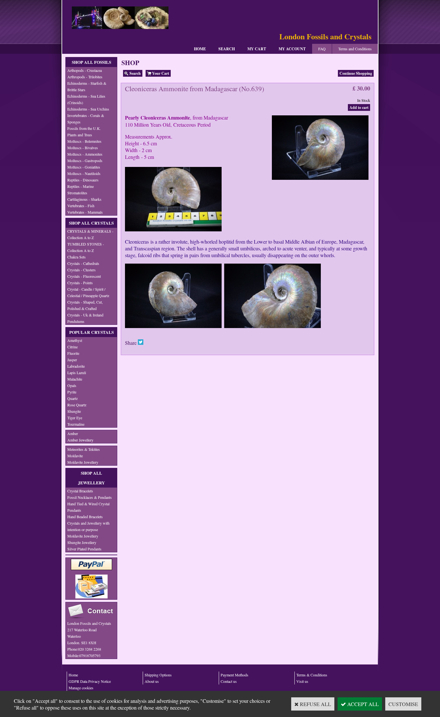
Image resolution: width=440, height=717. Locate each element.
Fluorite (73, 353)
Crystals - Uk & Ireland (85, 314)
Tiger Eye (74, 417)
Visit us (302, 681)
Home (200, 49)
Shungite (74, 411)
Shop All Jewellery (91, 478)
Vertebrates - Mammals (85, 212)
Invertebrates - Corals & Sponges (85, 118)
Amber (72, 433)
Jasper (72, 359)
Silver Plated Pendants (84, 548)
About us (152, 681)
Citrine (72, 346)
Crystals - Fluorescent (84, 276)
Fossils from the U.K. (84, 128)
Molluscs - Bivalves (82, 147)
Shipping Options (158, 674)
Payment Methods (234, 674)
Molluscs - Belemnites (84, 141)
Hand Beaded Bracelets (85, 516)
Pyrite (71, 391)
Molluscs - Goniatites (83, 167)
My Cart (256, 49)
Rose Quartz (76, 404)
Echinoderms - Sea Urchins (88, 108)
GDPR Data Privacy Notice (90, 681)
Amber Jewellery (80, 439)
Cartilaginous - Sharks (84, 199)
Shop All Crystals (91, 223)
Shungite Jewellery (81, 542)
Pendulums (75, 321)
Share (131, 342)
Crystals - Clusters (81, 269)
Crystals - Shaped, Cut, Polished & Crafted (85, 305)
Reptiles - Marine (80, 186)
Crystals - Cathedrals (83, 263)
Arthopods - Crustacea (84, 70)
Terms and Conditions (355, 48)
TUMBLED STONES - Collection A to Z (85, 247)
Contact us (229, 681)
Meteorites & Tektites (83, 449)
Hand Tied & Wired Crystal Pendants (88, 507)
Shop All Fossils (91, 62)
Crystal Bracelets (80, 490)
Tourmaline (75, 424)
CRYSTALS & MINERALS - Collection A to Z (90, 234)
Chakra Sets (76, 256)
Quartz (72, 398)
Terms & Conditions (311, 674)
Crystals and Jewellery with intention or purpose (88, 526)
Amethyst (74, 340)
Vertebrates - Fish (80, 205)
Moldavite (75, 455)
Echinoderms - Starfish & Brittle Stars (86, 86)
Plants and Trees (79, 134)
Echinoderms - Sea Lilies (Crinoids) (86, 99)
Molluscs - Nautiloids (83, 173)
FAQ (322, 48)
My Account (292, 49)
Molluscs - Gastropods (84, 160)
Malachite (74, 379)
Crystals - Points (80, 282)
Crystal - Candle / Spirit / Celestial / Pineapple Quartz (88, 292)
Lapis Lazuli (76, 372)
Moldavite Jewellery (82, 462)
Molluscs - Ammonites (84, 154)
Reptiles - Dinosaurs (83, 179)
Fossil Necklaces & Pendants (89, 497)
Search (226, 49)
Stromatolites (77, 192)
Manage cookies (81, 687)
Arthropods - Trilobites (84, 76)
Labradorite (76, 366)
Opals (71, 385)
